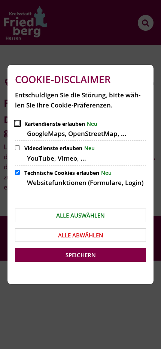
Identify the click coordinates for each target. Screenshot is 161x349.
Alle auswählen (80, 215)
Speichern (81, 255)
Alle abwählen (80, 235)
